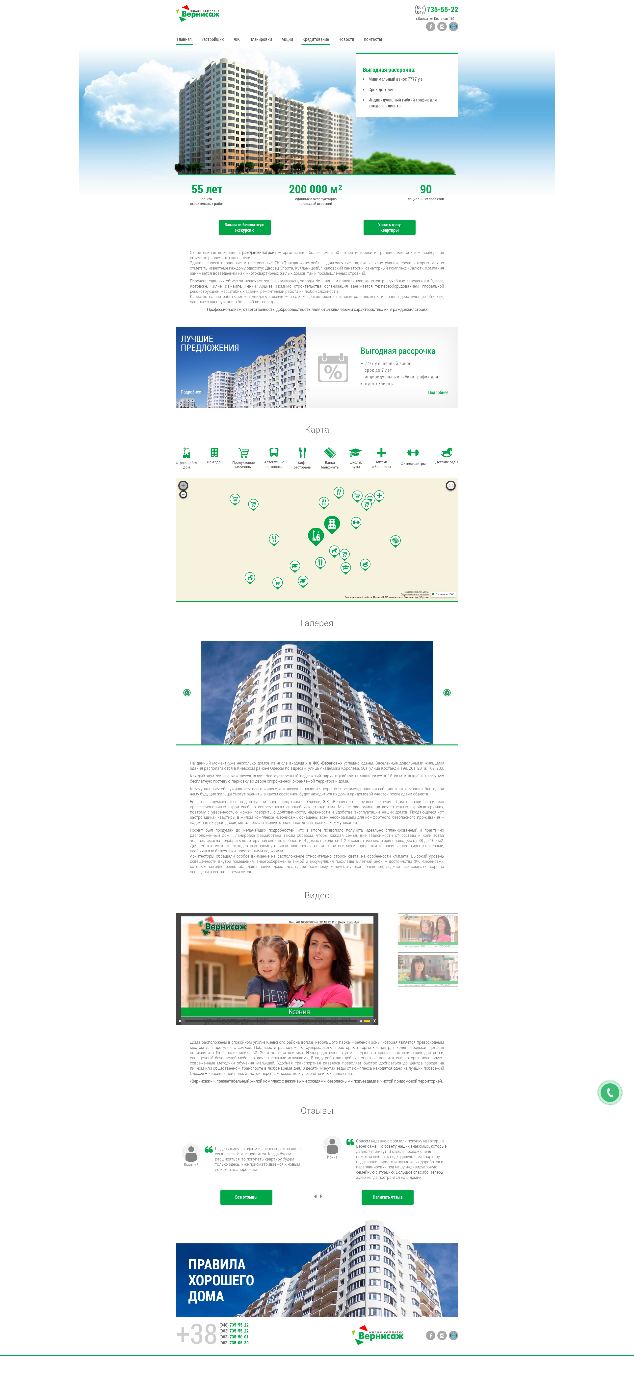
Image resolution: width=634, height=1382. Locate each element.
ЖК (237, 39)
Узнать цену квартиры (389, 227)
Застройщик (212, 39)
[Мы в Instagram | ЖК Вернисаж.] (442, 26)
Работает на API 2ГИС (417, 592)
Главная (184, 39)
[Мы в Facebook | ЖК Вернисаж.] (430, 26)
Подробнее (191, 392)
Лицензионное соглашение (415, 594)
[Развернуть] (450, 485)
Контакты (373, 39)
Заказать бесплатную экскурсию (244, 227)
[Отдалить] (183, 494)
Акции (287, 39)
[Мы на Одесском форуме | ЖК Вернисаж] (453, 26)
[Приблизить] (183, 486)
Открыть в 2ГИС (445, 594)
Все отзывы (246, 1197)
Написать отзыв (388, 1197)
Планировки (260, 39)
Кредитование (316, 39)
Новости (346, 39)
